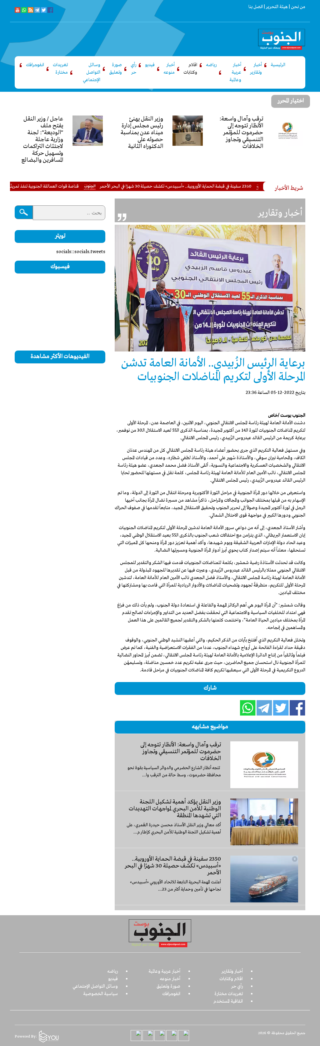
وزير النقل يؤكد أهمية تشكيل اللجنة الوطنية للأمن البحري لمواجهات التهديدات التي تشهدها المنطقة (175, 808)
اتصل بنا (255, 7)
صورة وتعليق (115, 69)
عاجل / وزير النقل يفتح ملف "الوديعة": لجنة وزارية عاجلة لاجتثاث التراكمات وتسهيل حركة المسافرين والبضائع (42, 139)
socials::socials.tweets (80, 252)
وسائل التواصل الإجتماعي (91, 72)
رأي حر (133, 69)
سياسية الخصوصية (100, 994)
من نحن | (296, 7)
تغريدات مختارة (60, 69)
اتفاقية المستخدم (228, 1001)
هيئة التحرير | (275, 7)
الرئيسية (278, 65)
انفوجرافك (35, 65)
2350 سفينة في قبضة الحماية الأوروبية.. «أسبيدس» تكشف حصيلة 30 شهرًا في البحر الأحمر (196, 186)
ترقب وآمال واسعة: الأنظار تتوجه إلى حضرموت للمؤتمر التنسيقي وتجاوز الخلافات (241, 132)
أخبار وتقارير (256, 69)
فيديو (150, 65)
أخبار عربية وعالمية (235, 72)
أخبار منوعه (169, 69)
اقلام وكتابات (190, 69)
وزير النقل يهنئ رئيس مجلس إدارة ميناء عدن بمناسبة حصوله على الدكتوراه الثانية (142, 132)
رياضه (211, 65)
